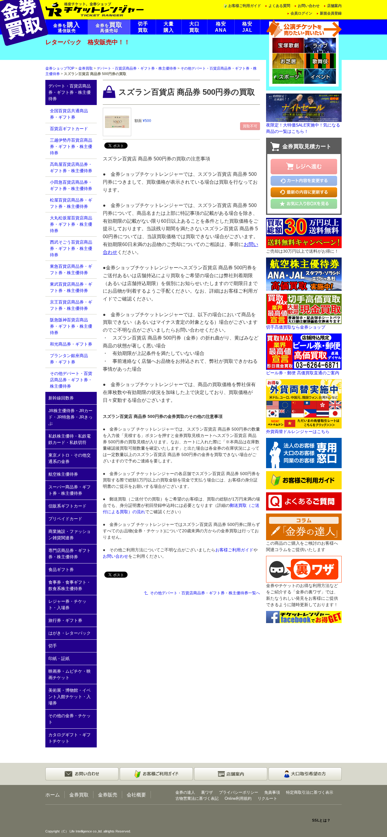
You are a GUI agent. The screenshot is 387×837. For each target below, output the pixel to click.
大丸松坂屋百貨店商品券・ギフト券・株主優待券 (71, 224)
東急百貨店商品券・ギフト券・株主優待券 (71, 269)
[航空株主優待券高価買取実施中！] (304, 273)
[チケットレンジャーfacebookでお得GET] (304, 616)
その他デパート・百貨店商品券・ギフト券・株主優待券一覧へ (205, 593)
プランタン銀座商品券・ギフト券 (69, 358)
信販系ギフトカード (67, 506)
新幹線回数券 (61, 398)
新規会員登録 (331, 13)
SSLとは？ (321, 820)
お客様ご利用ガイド (244, 6)
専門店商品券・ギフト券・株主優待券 (69, 553)
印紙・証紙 (59, 658)
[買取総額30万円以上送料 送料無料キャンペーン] (304, 232)
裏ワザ (207, 792)
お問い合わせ (309, 6)
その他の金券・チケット (69, 718)
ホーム (52, 794)
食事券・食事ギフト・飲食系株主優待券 (69, 585)
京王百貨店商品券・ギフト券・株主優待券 (71, 305)
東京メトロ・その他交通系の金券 (69, 458)
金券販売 (107, 794)
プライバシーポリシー (238, 792)
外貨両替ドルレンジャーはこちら (298, 431)
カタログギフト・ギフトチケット (69, 737)
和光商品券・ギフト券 (71, 344)
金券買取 (85, 68)
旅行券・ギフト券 (65, 620)
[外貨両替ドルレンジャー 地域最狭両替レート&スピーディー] (304, 403)
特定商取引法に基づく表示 (309, 792)
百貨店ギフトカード (69, 128)
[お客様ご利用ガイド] (304, 480)
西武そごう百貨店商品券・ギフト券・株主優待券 (71, 248)
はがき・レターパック (69, 633)
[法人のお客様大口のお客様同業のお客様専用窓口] (304, 452)
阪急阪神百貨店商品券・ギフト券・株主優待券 (71, 326)
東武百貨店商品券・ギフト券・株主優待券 (71, 287)
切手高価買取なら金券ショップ (295, 327)
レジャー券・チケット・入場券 (67, 604)
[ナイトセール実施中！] (304, 107)
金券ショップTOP (59, 68)
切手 (52, 645)
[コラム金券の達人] (304, 526)
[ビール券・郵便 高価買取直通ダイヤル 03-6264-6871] (304, 351)
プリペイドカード (65, 518)
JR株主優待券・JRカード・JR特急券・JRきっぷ (70, 417)
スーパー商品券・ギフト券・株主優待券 (69, 490)
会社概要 (136, 794)
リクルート (267, 798)
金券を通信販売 (66, 27)
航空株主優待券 (63, 474)
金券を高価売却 (109, 27)
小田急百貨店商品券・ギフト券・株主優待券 (71, 185)
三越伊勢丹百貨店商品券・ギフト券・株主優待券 (71, 146)
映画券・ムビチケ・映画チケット (69, 674)
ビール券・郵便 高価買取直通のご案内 (302, 372)
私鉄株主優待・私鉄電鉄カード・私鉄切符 (69, 439)
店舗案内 (334, 6)
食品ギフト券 (61, 569)
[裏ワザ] (304, 568)
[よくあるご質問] (304, 501)
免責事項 (272, 792)
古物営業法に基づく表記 (197, 798)
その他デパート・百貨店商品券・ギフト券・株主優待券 (71, 380)
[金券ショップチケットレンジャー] (94, 8)
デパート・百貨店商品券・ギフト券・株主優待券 (137, 68)
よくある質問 (279, 6)
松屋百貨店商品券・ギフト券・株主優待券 (71, 203)
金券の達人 (185, 792)
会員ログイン (301, 13)
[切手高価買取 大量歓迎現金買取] (304, 308)
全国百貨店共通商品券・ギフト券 (69, 114)
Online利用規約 (238, 798)
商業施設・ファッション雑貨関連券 (69, 534)
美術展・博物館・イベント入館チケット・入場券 (69, 696)
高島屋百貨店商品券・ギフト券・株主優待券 (71, 167)
